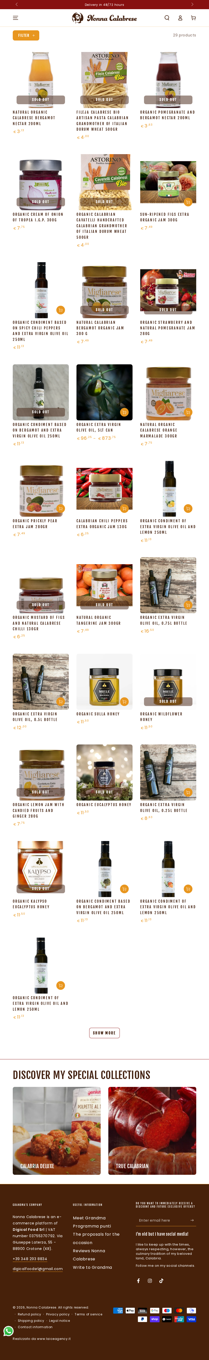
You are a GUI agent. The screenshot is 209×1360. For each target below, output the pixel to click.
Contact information (35, 1327)
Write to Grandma (92, 1267)
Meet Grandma (89, 1218)
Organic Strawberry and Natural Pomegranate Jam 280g (167, 328)
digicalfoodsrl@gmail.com (38, 1268)
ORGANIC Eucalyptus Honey (104, 805)
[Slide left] (17, 4)
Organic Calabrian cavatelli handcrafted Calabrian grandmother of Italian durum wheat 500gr (101, 225)
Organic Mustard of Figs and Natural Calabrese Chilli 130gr (39, 623)
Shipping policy (31, 1321)
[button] (167, 17)
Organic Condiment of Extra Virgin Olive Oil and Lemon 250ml (168, 527)
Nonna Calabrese (41, 1307)
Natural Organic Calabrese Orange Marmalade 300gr (159, 430)
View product (124, 412)
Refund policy (29, 1314)
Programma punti (92, 1226)
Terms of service (88, 1314)
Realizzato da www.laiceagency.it (42, 1339)
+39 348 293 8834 (30, 1258)
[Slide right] (192, 4)
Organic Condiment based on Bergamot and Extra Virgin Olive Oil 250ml (40, 430)
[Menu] (15, 17)
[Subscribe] (193, 1220)
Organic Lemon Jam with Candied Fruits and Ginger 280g (39, 810)
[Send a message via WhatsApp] (9, 1331)
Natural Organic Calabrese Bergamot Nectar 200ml (34, 118)
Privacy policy (58, 1314)
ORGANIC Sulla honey (98, 714)
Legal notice (59, 1321)
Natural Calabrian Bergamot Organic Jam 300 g (100, 328)
